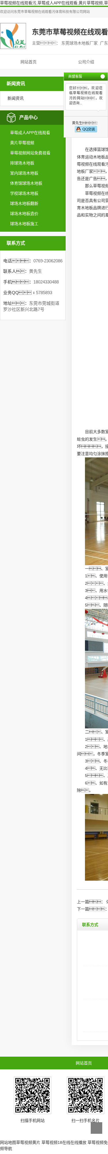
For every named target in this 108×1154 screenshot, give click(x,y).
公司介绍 (86, 62)
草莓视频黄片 (28, 1142)
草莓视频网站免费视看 (30, 153)
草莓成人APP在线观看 (30, 132)
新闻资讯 (15, 98)
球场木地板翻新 (24, 203)
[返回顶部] (96, 1128)
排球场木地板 (22, 163)
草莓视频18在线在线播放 (63, 1142)
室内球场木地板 (24, 173)
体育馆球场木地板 (26, 183)
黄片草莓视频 (22, 142)
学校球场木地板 (24, 193)
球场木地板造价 (24, 213)
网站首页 (28, 62)
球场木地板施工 (24, 223)
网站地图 (8, 1142)
